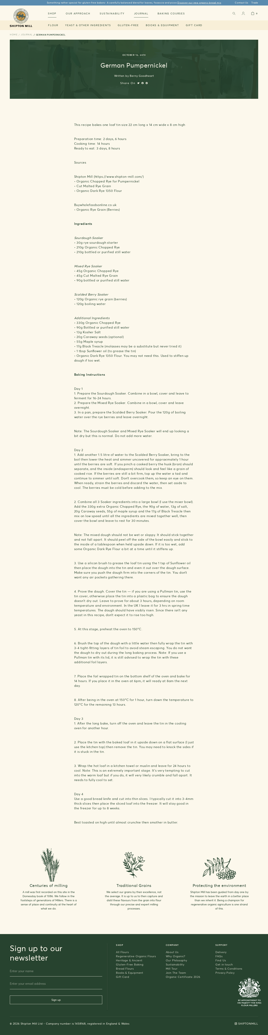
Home (14, 34)
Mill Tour (172, 968)
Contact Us (241, 2)
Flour (53, 25)
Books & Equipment (162, 25)
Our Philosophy (176, 960)
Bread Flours (125, 968)
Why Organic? (175, 956)
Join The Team (176, 973)
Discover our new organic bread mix (199, 2)
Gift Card (194, 25)
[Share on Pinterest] (147, 83)
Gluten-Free (128, 25)
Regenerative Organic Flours (136, 956)
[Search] (234, 14)
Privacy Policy (225, 973)
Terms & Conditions (228, 968)
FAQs (219, 956)
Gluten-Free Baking (129, 964)
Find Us (220, 960)
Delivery (221, 952)
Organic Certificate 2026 (183, 977)
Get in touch (224, 964)
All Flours (122, 952)
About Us (172, 952)
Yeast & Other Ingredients (88, 25)
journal (27, 34)
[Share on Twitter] (138, 83)
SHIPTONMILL (248, 1023)
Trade (254, 2)
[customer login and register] (243, 14)
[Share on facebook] (142, 83)
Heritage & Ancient (129, 960)
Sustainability (175, 964)
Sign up (56, 1000)
